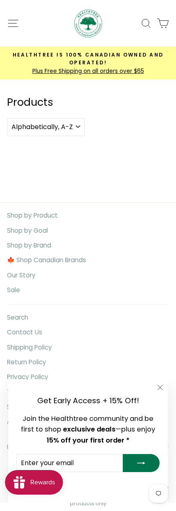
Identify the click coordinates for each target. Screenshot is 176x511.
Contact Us (24, 332)
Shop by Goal (27, 230)
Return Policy (26, 362)
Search (17, 317)
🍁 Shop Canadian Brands (46, 260)
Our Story (21, 275)
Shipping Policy (29, 347)
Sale (13, 290)
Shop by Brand (29, 245)
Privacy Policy (27, 376)
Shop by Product (32, 215)
